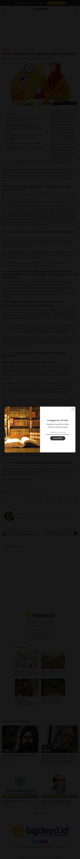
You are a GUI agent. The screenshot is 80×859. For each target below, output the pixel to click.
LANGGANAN (57, 438)
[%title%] (73, 409)
